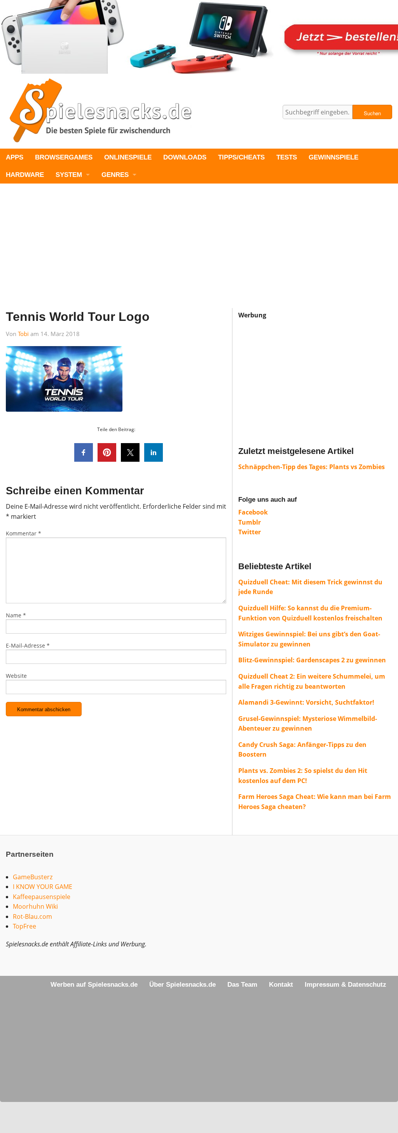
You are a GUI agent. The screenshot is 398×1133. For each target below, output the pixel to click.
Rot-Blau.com (32, 916)
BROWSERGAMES (64, 157)
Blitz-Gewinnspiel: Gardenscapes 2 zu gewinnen (312, 660)
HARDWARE (25, 174)
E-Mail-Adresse (28, 645)
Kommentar (23, 533)
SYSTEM (69, 174)
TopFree (24, 926)
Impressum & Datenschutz (345, 984)
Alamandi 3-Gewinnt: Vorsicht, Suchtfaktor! (306, 702)
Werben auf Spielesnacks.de (94, 984)
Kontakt (281, 984)
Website (16, 675)
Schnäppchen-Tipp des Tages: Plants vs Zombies (311, 467)
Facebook (253, 512)
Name (16, 615)
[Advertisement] (199, 253)
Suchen (372, 113)
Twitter (249, 532)
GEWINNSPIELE (333, 157)
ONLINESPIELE (128, 157)
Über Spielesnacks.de (182, 984)
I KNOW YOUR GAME (42, 886)
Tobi (23, 334)
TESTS (286, 157)
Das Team (242, 984)
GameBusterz (32, 877)
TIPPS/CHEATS (241, 157)
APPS (14, 157)
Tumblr (249, 522)
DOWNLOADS (184, 157)
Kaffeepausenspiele (41, 896)
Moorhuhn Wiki (35, 906)
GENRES (115, 174)
